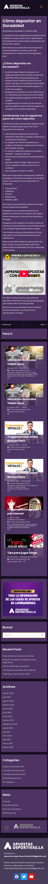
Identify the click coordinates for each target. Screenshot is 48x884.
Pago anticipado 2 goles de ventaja (18, 656)
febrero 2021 (8, 747)
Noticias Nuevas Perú (16, 412)
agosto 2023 (8, 701)
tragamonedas (31, 524)
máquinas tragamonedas (18, 489)
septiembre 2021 (10, 724)
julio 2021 (6, 732)
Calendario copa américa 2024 (16, 674)
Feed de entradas (10, 805)
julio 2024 (7, 697)
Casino (10, 487)
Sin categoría (8, 782)
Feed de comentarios (12, 809)
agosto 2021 (8, 728)
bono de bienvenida (15, 524)
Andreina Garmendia (16, 520)
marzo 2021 (7, 743)
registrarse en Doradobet (19, 98)
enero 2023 (8, 708)
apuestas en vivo (23, 485)
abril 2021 (7, 739)
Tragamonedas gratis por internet (21, 526)
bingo (9, 561)
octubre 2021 (8, 720)
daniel (24, 407)
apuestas (11, 485)
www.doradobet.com (29, 78)
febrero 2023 (8, 705)
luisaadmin (24, 368)
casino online (19, 487)
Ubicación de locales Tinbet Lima (20, 376)
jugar (15, 561)
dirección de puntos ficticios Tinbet (21, 372)
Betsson (34, 485)
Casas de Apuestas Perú (20, 370)
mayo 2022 (7, 716)
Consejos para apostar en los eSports (19, 670)
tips (19, 561)
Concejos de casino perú (14, 770)
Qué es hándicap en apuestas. (16, 666)
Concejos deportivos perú (14, 774)
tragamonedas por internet (18, 527)
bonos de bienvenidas (34, 301)
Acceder (6, 801)
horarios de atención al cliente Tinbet (22, 374)
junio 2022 (7, 712)
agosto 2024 (8, 693)
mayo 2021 (7, 736)
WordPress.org (9, 813)
